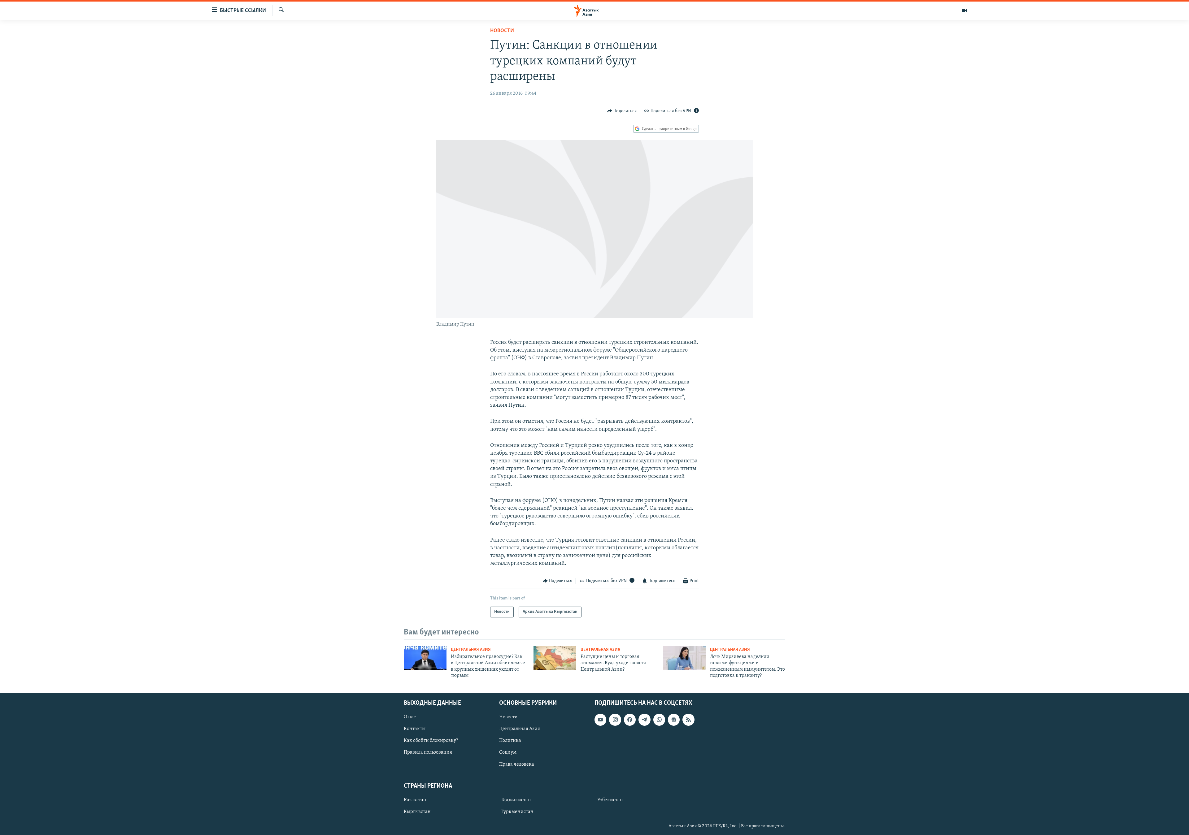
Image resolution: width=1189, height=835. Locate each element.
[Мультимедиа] (964, 10)
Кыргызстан (417, 811)
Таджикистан (516, 799)
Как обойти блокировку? (431, 740)
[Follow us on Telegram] (644, 719)
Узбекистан (610, 799)
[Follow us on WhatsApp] (659, 719)
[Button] (622, 111)
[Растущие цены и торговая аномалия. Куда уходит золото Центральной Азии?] (555, 658)
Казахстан (415, 799)
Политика (510, 740)
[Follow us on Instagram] (615, 719)
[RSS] (688, 719)
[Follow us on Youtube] (600, 719)
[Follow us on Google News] (674, 719)
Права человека (516, 764)
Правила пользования (428, 752)
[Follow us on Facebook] (630, 719)
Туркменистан (517, 811)
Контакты (414, 728)
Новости (502, 31)
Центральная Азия (471, 649)
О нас (410, 717)
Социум (507, 752)
